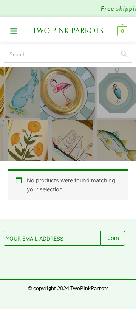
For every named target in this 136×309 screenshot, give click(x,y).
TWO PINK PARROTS (68, 31)
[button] (13, 32)
